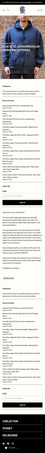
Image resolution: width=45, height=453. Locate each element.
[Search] (8, 10)
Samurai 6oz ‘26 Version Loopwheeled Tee (18, 107)
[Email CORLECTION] (5, 443)
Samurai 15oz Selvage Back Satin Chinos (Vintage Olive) (20, 113)
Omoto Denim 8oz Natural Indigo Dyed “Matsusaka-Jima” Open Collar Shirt (21, 169)
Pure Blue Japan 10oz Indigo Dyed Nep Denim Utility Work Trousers (21, 161)
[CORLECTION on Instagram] (14, 443)
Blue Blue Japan (8, 278)
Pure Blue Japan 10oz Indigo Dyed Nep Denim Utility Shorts (21, 153)
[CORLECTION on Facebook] (9, 443)
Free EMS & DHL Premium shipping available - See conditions (22, 2)
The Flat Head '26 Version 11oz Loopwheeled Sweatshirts (19, 121)
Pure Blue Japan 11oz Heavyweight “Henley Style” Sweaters (20, 145)
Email (4, 191)
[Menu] (4, 10)
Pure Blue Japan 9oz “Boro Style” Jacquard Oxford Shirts (21, 137)
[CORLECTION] (22, 10)
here (8, 268)
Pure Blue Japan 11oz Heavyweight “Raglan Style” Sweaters (20, 129)
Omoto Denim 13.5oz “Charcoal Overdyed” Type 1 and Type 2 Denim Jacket (21, 177)
